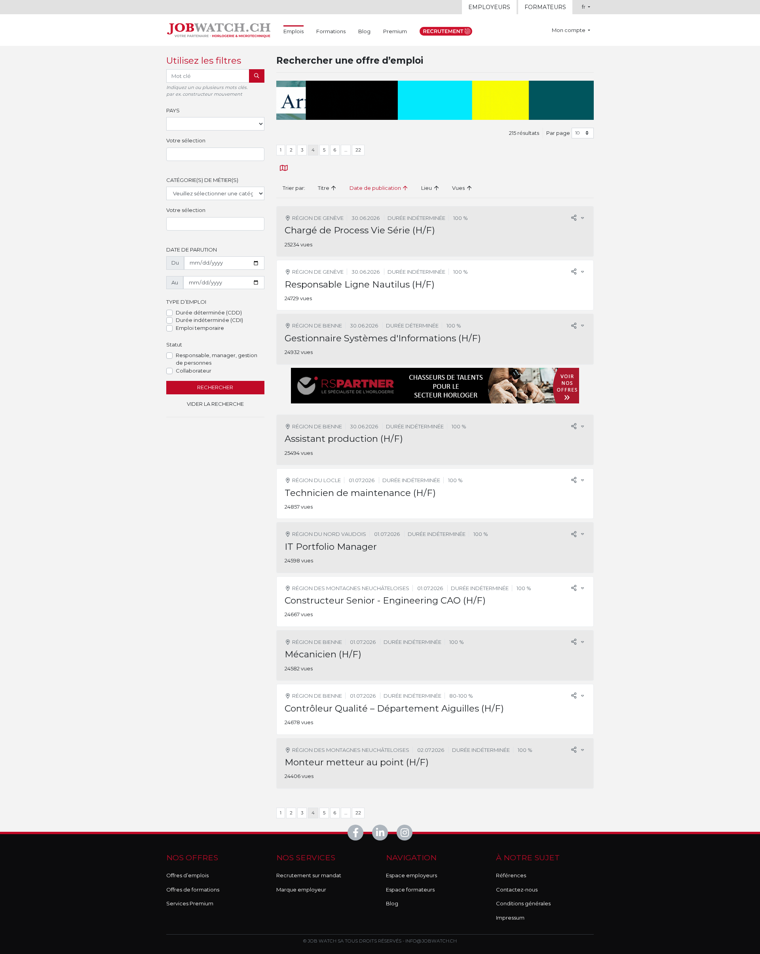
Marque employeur (301, 889)
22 (358, 150)
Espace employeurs (411, 875)
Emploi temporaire (200, 328)
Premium (395, 31)
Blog (364, 31)
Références (511, 875)
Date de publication (376, 188)
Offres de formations (192, 889)
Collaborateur (193, 370)
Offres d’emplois (187, 875)
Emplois (293, 31)
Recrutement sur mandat (308, 875)
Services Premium (189, 903)
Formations (331, 31)
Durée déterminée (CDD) (209, 312)
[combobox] (215, 154)
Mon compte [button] (569, 30)
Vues (459, 188)
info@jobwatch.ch (431, 941)
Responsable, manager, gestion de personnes (216, 359)
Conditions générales (523, 903)
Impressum (510, 917)
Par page (558, 133)
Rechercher (215, 387)
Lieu (427, 188)
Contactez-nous (517, 889)
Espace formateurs (410, 889)
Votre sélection (185, 140)
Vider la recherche (215, 404)
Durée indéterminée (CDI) (209, 320)
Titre (324, 188)
